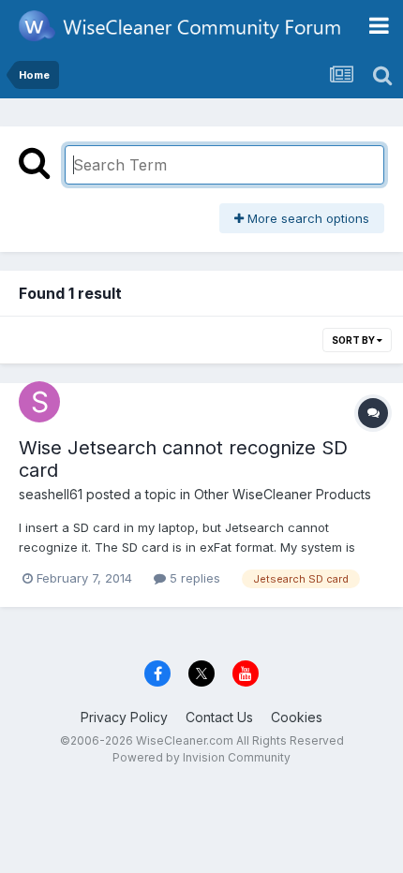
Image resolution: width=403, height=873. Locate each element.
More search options (306, 218)
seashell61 (50, 494)
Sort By (354, 340)
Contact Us (219, 717)
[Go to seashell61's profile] (39, 401)
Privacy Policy (124, 717)
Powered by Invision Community (201, 757)
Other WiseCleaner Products (282, 494)
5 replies (193, 577)
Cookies (296, 717)
